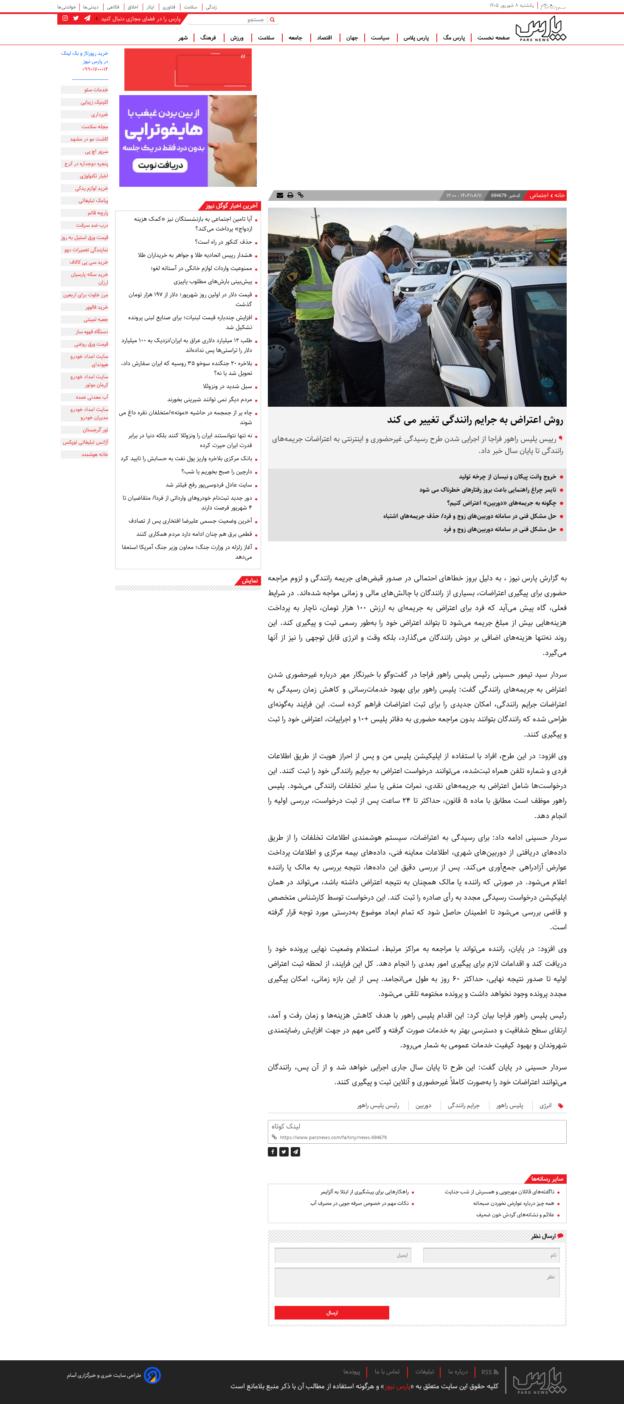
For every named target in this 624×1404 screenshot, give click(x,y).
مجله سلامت (95, 127)
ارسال (332, 1313)
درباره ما (458, 1371)
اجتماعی (539, 195)
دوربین (423, 1105)
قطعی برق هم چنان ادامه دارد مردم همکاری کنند (194, 534)
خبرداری (99, 114)
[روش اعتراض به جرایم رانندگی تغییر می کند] (295, 1151)
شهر (183, 38)
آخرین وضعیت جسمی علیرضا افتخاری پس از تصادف (190, 521)
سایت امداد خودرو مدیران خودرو (89, 413)
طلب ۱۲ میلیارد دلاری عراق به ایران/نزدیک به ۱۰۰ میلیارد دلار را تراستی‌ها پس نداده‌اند (186, 345)
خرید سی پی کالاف (89, 262)
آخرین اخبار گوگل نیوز (231, 206)
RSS (487, 1372)
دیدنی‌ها (91, 7)
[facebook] (272, 1151)
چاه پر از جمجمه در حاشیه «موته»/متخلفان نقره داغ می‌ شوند (185, 417)
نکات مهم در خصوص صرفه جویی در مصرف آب (359, 1203)
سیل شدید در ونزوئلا (227, 386)
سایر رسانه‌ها (547, 1179)
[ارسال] (279, 195)
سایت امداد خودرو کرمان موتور (89, 381)
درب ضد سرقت (92, 225)
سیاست (381, 38)
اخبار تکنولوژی (94, 176)
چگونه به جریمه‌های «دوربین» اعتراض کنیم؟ (502, 503)
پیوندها (351, 1371)
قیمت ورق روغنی (91, 344)
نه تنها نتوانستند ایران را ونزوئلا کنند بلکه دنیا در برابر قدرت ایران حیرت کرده (190, 440)
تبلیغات (425, 1371)
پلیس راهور (509, 1105)
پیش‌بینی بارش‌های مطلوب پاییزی (213, 281)
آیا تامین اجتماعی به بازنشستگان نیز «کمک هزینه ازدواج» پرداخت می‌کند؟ (193, 224)
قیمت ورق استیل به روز (84, 238)
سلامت (191, 7)
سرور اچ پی (96, 151)
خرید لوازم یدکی (91, 188)
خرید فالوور (96, 307)
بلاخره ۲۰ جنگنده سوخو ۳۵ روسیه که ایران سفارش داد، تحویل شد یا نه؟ (186, 368)
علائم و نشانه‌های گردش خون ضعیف (515, 1214)
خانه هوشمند (95, 454)
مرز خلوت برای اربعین (85, 295)
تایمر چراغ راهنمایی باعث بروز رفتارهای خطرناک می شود (488, 490)
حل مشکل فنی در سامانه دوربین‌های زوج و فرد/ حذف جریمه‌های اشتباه (470, 516)
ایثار (150, 7)
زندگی (211, 7)
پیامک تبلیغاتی (93, 201)
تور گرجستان (95, 430)
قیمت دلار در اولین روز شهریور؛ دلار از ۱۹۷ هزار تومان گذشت (190, 299)
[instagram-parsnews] (65, 18)
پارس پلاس (417, 38)
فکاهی (114, 7)
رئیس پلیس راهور (378, 1105)
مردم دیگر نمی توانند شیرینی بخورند (209, 399)
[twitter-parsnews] (75, 18)
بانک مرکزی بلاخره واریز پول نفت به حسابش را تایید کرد (186, 458)
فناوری (170, 7)
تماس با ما (388, 1371)
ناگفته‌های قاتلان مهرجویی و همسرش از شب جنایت (499, 1192)
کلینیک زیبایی (94, 102)
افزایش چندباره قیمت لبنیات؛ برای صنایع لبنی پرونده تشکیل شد (190, 322)
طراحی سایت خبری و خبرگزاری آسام (104, 1375)
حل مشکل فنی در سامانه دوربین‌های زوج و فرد (500, 529)
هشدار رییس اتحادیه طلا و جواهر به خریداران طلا (195, 255)
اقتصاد (325, 38)
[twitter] (284, 1151)
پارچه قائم (98, 213)
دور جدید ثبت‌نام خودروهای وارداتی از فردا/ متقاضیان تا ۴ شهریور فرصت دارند (187, 502)
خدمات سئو (96, 90)
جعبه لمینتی (96, 319)
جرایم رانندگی (464, 1105)
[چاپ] (289, 195)
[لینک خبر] (300, 195)
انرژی (545, 1105)
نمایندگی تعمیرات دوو (86, 250)
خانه (559, 195)
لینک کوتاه (286, 1126)
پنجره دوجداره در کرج (86, 164)
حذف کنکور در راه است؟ (223, 242)
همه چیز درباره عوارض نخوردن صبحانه (513, 1203)
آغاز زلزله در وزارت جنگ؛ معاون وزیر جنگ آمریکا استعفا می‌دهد (187, 552)
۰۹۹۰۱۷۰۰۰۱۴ (95, 69)
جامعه (296, 38)
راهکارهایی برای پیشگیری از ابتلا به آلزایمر (364, 1192)
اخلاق (133, 7)
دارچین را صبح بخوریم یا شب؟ (216, 471)
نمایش (250, 580)
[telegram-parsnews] (86, 18)
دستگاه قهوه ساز (92, 332)
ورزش (237, 38)
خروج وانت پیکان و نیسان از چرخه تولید (508, 476)
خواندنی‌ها (66, 7)
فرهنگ (209, 38)
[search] (274, 19)
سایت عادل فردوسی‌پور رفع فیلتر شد (209, 485)
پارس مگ (454, 38)
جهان (352, 38)
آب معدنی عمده (92, 397)
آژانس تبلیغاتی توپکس (85, 442)
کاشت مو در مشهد (89, 139)
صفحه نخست (494, 38)
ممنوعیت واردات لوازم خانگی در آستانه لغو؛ (201, 268)
